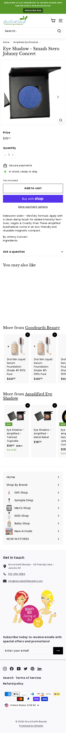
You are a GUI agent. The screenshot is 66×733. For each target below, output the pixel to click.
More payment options (33, 207)
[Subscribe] (58, 650)
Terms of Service (28, 678)
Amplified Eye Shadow (25, 42)
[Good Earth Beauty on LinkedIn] (39, 669)
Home (6, 42)
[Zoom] (61, 120)
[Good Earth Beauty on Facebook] (12, 669)
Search (8, 678)
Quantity (9, 148)
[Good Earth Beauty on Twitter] (25, 669)
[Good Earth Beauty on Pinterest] (32, 669)
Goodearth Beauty (42, 327)
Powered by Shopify (31, 725)
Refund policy (13, 684)
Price (6, 132)
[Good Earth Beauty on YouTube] (19, 669)
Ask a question (14, 252)
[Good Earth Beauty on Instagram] (5, 669)
